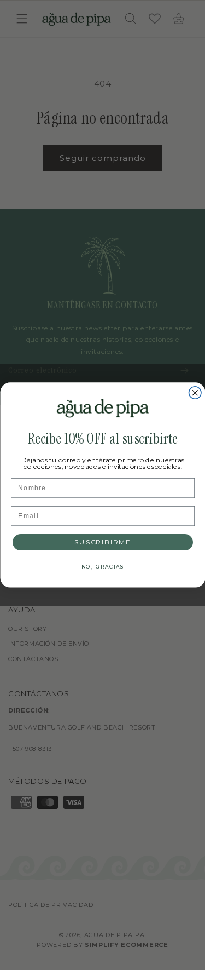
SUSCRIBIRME (102, 542)
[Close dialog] (195, 393)
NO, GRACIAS (102, 567)
